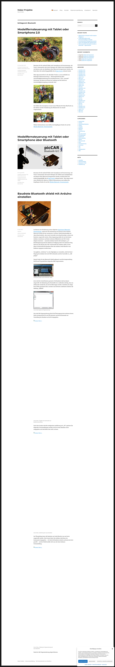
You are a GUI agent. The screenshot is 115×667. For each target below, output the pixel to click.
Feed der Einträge (82, 161)
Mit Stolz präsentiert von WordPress (43, 661)
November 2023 (82, 71)
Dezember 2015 (82, 106)
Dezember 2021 (82, 79)
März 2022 (81, 78)
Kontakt (66, 10)
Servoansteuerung (25, 68)
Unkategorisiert (82, 149)
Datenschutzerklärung (96, 664)
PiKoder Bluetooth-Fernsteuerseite (43, 126)
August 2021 (81, 84)
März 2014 (81, 111)
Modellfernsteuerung (22, 71)
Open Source (59, 71)
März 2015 (81, 110)
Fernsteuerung (24, 67)
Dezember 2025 (82, 70)
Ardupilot (81, 127)
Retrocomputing (82, 138)
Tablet (19, 180)
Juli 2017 (80, 98)
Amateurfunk (81, 121)
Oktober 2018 (81, 93)
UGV (79, 147)
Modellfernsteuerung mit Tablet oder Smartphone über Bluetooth (43, 138)
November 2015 (82, 107)
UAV (79, 146)
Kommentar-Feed (82, 163)
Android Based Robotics (84, 124)
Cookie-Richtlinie (88, 664)
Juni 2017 (80, 99)
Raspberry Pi (81, 136)
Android (19, 67)
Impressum (104, 664)
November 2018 (82, 92)
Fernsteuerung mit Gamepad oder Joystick (87, 41)
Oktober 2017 (81, 96)
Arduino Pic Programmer (88, 54)
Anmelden (81, 160)
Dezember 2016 (82, 100)
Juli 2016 (80, 103)
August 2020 (81, 85)
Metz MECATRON (82, 134)
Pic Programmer (82, 135)
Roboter (19, 68)
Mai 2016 (80, 104)
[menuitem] (55, 10)
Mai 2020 (80, 86)
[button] (112, 648)
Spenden (95, 10)
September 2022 (82, 75)
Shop (61, 10)
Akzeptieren (83, 661)
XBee (80, 150)
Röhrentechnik (82, 141)
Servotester (81, 145)
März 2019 (81, 89)
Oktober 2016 (81, 102)
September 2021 (82, 82)
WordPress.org (82, 164)
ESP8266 (80, 129)
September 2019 (82, 88)
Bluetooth (23, 70)
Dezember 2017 (82, 95)
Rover (80, 142)
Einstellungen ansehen (104, 661)
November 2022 (82, 74)
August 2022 (81, 77)
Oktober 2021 (81, 81)
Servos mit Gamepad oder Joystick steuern (87, 42)
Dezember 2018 (82, 91)
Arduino (19, 231)
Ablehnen (92, 661)
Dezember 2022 (82, 72)
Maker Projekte (25, 10)
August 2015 (81, 109)
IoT (79, 132)
